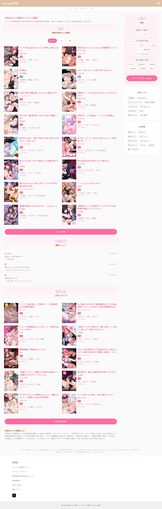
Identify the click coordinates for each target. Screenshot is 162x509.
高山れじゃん (132, 145)
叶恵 (20, 352)
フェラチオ (31, 128)
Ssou (141, 111)
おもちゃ (23, 173)
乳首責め (23, 80)
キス (35, 60)
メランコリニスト (25, 144)
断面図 (94, 218)
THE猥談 (22, 166)
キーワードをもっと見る (142, 78)
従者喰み (23, 70)
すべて (52, 41)
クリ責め (81, 60)
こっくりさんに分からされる (89, 183)
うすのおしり (132, 106)
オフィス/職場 (40, 339)
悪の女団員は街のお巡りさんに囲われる (93, 161)
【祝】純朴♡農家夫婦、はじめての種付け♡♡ (38, 93)
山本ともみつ (132, 141)
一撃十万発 (23, 53)
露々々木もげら (133, 149)
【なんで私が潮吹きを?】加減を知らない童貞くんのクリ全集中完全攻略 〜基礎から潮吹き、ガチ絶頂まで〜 (97, 352)
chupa (21, 332)
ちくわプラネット (25, 96)
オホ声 (30, 60)
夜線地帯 (22, 121)
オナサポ (30, 339)
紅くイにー (23, 310)
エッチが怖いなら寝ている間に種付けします (95, 395)
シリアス (23, 150)
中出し (88, 60)
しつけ (37, 359)
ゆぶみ (143, 145)
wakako (151, 145)
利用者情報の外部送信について (23, 476)
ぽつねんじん (145, 106)
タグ (91, 9)
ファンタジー (95, 125)
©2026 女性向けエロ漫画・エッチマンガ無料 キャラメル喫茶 (81, 505)
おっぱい (23, 60)
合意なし (94, 60)
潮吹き (152, 68)
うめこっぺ (143, 136)
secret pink (81, 118)
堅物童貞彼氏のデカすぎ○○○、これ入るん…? (38, 206)
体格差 (30, 80)
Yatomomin (132, 111)
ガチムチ (81, 80)
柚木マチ (142, 132)
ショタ (88, 80)
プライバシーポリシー (20, 472)
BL (75, 9)
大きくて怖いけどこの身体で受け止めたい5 (94, 70)
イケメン (23, 316)
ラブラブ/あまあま (100, 150)
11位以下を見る (61, 421)
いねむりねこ (81, 53)
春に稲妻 (144, 115)
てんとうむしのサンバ (26, 189)
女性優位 (81, 218)
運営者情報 (16, 480)
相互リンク (16, 489)
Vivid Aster (142, 98)
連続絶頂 (147, 49)
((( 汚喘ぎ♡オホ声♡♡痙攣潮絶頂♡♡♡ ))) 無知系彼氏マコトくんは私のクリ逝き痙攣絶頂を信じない (97, 307)
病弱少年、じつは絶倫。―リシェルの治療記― (96, 115)
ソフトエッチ (32, 150)
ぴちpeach (80, 73)
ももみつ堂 (81, 164)
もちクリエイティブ (83, 310)
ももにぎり (81, 144)
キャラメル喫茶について (20, 467)
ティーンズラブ (89, 170)
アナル (80, 339)
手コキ (88, 218)
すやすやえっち (96, 404)
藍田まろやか (81, 98)
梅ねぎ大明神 (150, 102)
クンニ (80, 105)
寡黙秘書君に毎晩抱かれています (32, 349)
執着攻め (93, 105)
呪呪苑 (79, 186)
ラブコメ (23, 102)
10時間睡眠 (23, 73)
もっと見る (60, 232)
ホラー (89, 193)
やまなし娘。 (23, 400)
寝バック (36, 80)
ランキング (83, 9)
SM (79, 382)
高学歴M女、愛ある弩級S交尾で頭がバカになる (96, 372)
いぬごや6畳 (23, 378)
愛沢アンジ (132, 132)
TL (70, 9)
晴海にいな (132, 136)
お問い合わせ (16, 485)
